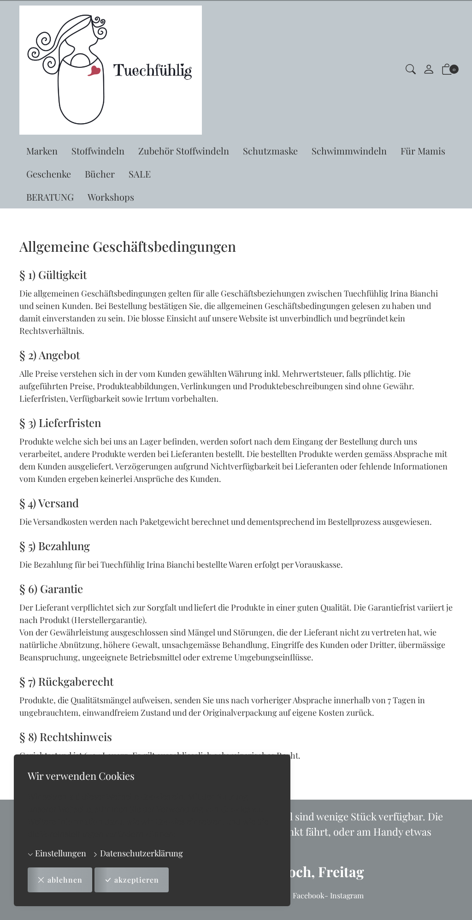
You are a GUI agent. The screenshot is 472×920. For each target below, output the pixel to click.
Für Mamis (423, 150)
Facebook (308, 895)
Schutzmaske (270, 150)
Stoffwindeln (97, 150)
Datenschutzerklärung (140, 853)
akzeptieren (136, 879)
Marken (42, 150)
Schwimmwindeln (349, 150)
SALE (140, 173)
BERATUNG (50, 196)
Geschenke (48, 173)
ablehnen (65, 879)
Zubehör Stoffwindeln (183, 150)
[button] (411, 70)
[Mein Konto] (429, 70)
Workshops (111, 196)
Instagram (347, 895)
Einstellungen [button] (59, 853)
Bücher (100, 173)
